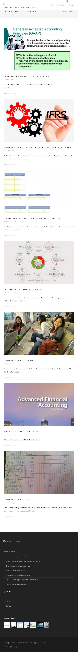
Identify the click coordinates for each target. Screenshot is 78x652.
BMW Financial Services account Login (18, 566)
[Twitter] (11, 646)
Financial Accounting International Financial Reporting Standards (38, 147)
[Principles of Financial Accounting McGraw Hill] (39, 49)
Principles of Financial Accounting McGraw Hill (28, 76)
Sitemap (8, 606)
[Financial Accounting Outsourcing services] (46, 625)
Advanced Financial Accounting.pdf (21, 432)
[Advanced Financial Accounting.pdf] (39, 404)
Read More (8, 93)
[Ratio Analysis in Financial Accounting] (39, 262)
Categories (60, 5)
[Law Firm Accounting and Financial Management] (13, 625)
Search (71, 5)
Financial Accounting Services (15, 571)
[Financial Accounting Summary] (39, 333)
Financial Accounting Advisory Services (18, 557)
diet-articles (8, 88)
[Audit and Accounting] (26, 625)
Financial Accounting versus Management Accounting (23, 561)
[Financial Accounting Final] (39, 472)
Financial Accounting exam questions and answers (22, 580)
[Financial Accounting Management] (20, 625)
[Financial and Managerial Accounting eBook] (7, 625)
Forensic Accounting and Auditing (16, 584)
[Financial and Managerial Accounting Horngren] (40, 625)
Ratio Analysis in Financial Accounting (23, 289)
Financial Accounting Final (17, 499)
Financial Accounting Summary (19, 360)
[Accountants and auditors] (20, 4)
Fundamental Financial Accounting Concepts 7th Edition (32, 218)
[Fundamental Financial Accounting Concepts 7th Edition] (39, 191)
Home (52, 5)
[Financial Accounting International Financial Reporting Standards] (39, 120)
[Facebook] (6, 646)
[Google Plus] (16, 646)
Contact (8, 601)
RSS (7, 611)
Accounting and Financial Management (18, 575)
